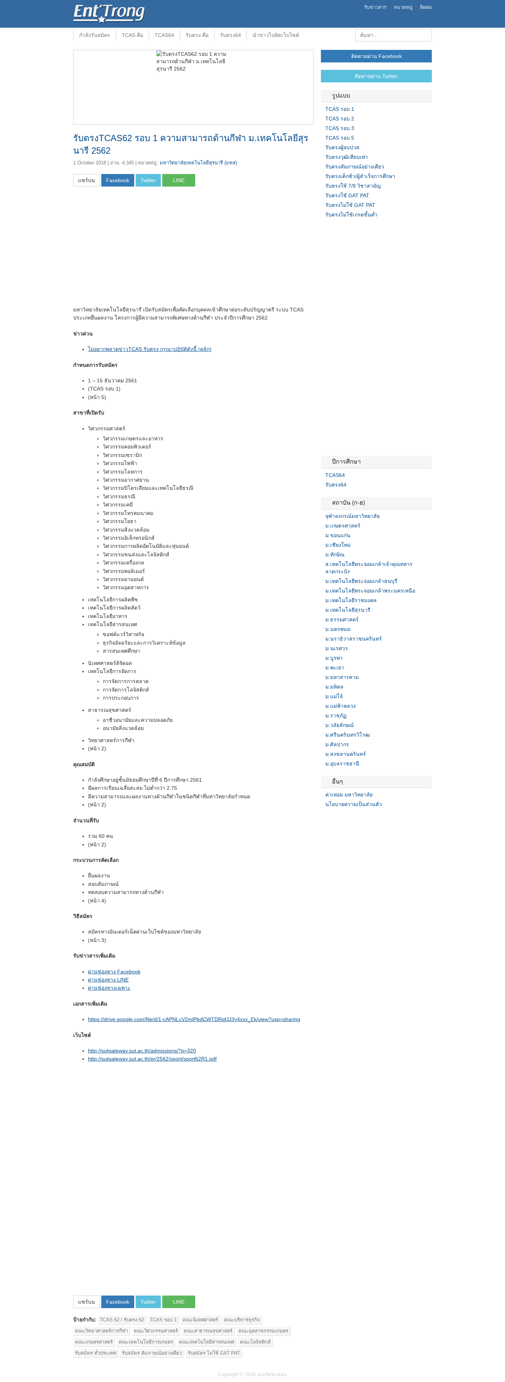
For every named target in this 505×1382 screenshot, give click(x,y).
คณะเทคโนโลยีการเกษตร (146, 1342)
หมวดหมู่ (403, 7)
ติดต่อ (426, 7)
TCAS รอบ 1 (163, 1320)
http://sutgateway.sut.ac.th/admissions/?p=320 (142, 1051)
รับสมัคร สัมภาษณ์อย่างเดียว (152, 1353)
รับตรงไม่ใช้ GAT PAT (350, 205)
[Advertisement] (135, 248)
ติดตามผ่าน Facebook (376, 56)
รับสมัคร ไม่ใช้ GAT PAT (214, 1353)
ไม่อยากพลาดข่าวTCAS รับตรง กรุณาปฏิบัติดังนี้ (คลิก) (149, 349)
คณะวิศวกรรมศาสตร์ (156, 1331)
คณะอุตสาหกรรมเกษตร (263, 1331)
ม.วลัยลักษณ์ (339, 725)
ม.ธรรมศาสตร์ (342, 619)
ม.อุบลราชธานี (342, 764)
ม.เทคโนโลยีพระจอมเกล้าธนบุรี (361, 581)
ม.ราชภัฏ (335, 716)
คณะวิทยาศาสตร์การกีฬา (101, 1331)
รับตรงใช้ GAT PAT (347, 195)
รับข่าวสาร (375, 7)
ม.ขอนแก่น (337, 535)
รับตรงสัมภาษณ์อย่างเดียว (354, 167)
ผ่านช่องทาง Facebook (114, 972)
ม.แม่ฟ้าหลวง (340, 706)
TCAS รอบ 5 (339, 138)
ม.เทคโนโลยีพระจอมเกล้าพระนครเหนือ (370, 591)
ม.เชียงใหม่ (337, 545)
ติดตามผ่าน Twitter (376, 76)
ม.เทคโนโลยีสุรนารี (347, 610)
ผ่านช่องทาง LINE (108, 980)
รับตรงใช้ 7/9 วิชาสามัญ (353, 186)
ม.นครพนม (337, 629)
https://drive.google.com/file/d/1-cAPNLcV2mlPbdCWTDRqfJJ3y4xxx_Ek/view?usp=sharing (194, 1019)
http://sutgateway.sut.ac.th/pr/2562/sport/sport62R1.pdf (152, 1059)
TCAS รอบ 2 (339, 119)
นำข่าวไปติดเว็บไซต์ (276, 35)
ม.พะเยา (334, 667)
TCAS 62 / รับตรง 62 (122, 1320)
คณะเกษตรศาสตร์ (94, 1342)
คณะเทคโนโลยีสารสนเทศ (206, 1342)
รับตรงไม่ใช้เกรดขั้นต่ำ (351, 215)
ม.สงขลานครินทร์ (345, 754)
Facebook (324, 819)
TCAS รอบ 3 (339, 128)
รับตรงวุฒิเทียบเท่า (346, 157)
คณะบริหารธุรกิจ (242, 1320)
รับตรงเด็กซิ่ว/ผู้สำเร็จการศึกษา (360, 176)
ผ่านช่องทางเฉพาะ (109, 988)
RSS (342, 819)
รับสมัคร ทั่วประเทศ (95, 1353)
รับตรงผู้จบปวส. (343, 147)
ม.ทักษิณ (335, 554)
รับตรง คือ (197, 35)
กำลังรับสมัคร (94, 35)
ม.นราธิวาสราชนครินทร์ (353, 639)
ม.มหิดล (334, 687)
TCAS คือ (132, 35)
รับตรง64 (230, 35)
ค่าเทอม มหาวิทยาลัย (349, 795)
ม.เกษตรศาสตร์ (342, 526)
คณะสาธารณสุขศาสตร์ (208, 1331)
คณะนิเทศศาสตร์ (200, 1320)
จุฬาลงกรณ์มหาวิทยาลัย (352, 516)
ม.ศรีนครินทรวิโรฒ (347, 735)
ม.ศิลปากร (337, 744)
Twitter (333, 819)
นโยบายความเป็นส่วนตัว (353, 804)
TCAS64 (164, 35)
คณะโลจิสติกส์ (255, 1342)
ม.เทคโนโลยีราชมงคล (351, 600)
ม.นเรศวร (336, 648)
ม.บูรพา (334, 658)
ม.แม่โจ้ (334, 696)
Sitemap (350, 819)
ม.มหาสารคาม (342, 677)
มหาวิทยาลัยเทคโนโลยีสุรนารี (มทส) (198, 163)
